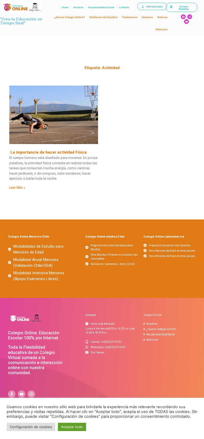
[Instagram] (189, 16)
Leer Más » (17, 187)
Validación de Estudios (103, 17)
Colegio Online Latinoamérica (163, 236)
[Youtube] (186, 21)
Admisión (162, 29)
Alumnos (147, 17)
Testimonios (130, 17)
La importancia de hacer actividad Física (48, 152)
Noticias (162, 17)
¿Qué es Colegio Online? (69, 17)
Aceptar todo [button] (72, 427)
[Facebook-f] (11, 394)
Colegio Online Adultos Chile (105, 236)
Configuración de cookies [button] (31, 427)
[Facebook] (183, 16)
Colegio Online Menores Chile (28, 236)
